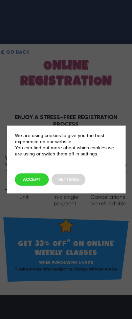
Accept (32, 179)
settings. (89, 153)
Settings (68, 179)
